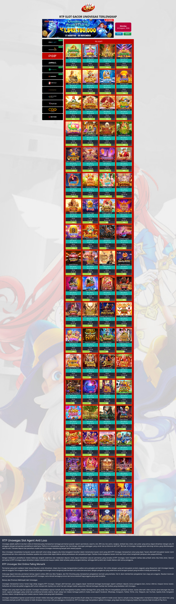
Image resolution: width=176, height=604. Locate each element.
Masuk (127, 34)
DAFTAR (119, 34)
